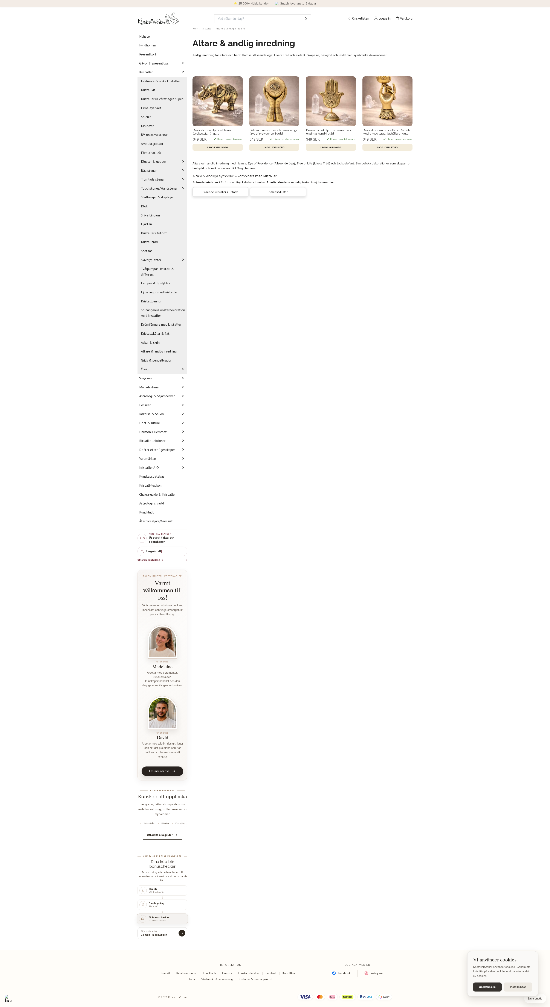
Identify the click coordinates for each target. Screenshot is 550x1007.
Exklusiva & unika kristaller (160, 81)
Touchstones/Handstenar (159, 188)
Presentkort (147, 54)
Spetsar (146, 251)
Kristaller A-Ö (149, 467)
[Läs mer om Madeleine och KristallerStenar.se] (162, 642)
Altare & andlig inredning (159, 351)
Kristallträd (149, 242)
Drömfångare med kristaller (161, 324)
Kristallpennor (151, 301)
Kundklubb (146, 512)
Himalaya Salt (151, 108)
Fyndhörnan (147, 45)
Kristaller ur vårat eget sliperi (162, 99)
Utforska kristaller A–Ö (150, 559)
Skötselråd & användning (217, 979)
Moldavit (147, 126)
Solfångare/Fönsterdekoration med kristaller (163, 313)
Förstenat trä (151, 152)
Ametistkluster (278, 192)
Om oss (227, 973)
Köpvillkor (289, 973)
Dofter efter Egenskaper (157, 450)
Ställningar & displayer (157, 197)
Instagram (376, 973)
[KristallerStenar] (158, 18)
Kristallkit (148, 90)
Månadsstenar (149, 387)
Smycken (145, 378)
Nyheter (145, 36)
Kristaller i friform (154, 233)
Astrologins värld (151, 503)
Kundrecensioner (186, 973)
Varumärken (147, 458)
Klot (144, 206)
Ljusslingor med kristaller (159, 292)
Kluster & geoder (153, 161)
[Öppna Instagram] (8, 999)
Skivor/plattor (151, 260)
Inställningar (518, 987)
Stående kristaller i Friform (220, 192)
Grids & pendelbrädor (156, 360)
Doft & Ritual (149, 423)
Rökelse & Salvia (151, 414)
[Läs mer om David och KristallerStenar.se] (162, 713)
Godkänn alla (487, 987)
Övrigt (145, 369)
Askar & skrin (150, 342)
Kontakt (165, 973)
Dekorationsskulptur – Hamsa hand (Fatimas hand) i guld (329, 132)
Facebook (344, 973)
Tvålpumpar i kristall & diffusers (157, 271)
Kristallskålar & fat (155, 333)
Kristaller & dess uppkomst (255, 979)
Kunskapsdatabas (151, 476)
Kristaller (146, 72)
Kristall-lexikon (150, 485)
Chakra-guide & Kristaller (157, 494)
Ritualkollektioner (152, 440)
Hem (195, 28)
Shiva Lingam (150, 215)
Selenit (146, 117)
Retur (192, 979)
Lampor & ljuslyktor (155, 283)
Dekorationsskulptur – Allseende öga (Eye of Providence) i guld (274, 132)
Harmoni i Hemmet (153, 432)
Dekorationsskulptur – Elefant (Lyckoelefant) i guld (212, 132)
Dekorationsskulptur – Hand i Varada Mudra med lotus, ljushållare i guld (387, 132)
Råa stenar (149, 170)
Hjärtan (146, 224)
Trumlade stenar (153, 179)
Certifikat (271, 973)
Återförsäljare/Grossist (156, 521)
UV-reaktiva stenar (154, 134)
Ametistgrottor (152, 143)
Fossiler (145, 405)
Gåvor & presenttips (154, 63)
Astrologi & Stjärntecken (157, 396)
